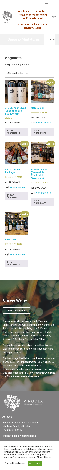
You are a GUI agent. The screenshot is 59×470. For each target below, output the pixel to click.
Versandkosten (43, 122)
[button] (46, 3)
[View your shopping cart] (54, 17)
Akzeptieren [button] (34, 463)
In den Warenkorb (13, 131)
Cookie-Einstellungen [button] (15, 463)
